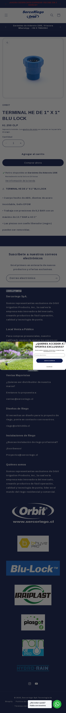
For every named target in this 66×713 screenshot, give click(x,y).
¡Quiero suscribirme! (49, 360)
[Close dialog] (64, 343)
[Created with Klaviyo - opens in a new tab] (33, 370)
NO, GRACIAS (49, 366)
